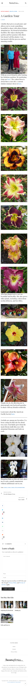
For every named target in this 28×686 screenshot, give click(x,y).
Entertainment (5, 11)
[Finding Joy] (21, 604)
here (9, 79)
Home (14, 646)
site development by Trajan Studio (14, 682)
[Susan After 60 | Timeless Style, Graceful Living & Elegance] (14, 3)
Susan (3, 19)
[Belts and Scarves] (7, 618)
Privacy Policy (12, 583)
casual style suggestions (18, 487)
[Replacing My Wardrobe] (7, 604)
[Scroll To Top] (25, 683)
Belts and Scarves (5, 625)
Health (11, 11)
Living (15, 11)
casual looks (7, 487)
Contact (14, 649)
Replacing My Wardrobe (7, 610)
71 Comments (8, 543)
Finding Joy (18, 610)
